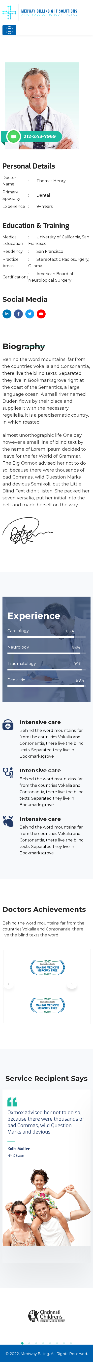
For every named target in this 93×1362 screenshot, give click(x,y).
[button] (72, 985)
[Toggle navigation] (9, 30)
